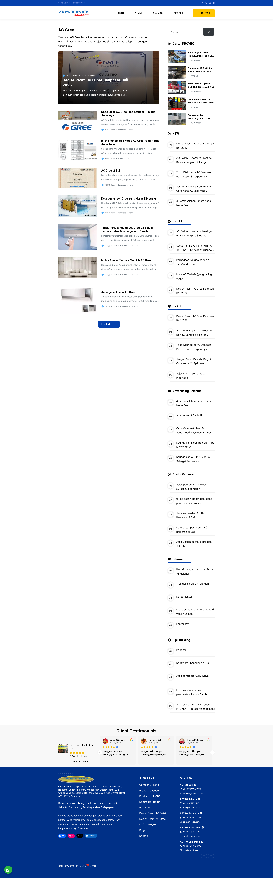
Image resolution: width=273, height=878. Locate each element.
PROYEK (178, 13)
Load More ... (109, 324)
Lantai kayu (183, 623)
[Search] (208, 32)
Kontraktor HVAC (149, 796)
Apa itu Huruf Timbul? (189, 415)
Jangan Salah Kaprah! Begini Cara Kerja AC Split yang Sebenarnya (193, 191)
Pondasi (181, 649)
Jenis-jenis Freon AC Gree (118, 292)
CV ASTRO (69, 866)
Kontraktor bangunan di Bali (193, 662)
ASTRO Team (71, 75)
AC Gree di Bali (111, 170)
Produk (138, 13)
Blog (142, 830)
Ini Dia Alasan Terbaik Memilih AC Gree (126, 260)
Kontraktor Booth (150, 801)
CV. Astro (63, 786)
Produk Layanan (149, 790)
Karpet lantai (184, 596)
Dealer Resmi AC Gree (152, 818)
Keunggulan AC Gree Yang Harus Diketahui (129, 198)
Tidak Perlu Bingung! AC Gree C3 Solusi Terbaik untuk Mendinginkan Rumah (127, 229)
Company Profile (149, 784)
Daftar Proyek (147, 824)
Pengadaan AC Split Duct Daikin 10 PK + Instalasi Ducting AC (200, 71)
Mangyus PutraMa (112, 245)
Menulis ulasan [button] (80, 761)
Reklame (144, 807)
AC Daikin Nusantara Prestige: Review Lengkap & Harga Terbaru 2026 (194, 162)
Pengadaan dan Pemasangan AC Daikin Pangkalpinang (199, 118)
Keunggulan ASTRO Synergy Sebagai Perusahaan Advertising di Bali (193, 461)
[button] (212, 752)
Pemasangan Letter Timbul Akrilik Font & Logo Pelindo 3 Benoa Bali (201, 56)
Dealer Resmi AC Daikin (153, 813)
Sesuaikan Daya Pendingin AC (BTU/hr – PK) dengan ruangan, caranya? (195, 250)
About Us (158, 13)
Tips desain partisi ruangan (192, 583)
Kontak (143, 835)
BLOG (120, 13)
